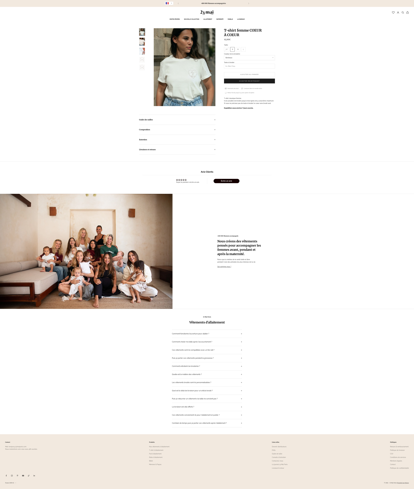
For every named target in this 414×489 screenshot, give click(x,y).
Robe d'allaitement (155, 457)
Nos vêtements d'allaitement (159, 446)
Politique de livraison (397, 450)
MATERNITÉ (219, 19)
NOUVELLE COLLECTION (191, 19)
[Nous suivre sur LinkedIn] (34, 476)
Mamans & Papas (155, 464)
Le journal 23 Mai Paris (280, 464)
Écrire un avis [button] (226, 181)
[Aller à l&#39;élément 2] (142, 42)
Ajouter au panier (249, 74)
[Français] (169, 3)
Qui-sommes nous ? (224, 266)
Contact (393, 464)
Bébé (151, 461)
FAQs (273, 450)
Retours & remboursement (399, 446)
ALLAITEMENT (207, 19)
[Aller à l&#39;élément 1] (142, 32)
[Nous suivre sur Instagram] (12, 476)
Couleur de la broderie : (232, 54)
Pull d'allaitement (155, 454)
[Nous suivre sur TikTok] (29, 476)
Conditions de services (398, 457)
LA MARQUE (241, 19)
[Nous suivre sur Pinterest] (17, 476)
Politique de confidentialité (399, 468)
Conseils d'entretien (279, 457)
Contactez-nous (277, 461)
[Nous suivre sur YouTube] (23, 476)
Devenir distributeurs (279, 446)
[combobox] (169, 3)
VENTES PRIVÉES (174, 19)
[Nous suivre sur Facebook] (6, 476)
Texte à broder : (229, 62)
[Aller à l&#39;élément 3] (142, 51)
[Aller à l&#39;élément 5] (142, 67)
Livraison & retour (278, 468)
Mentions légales (396, 461)
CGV (391, 454)
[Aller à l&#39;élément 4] (142, 60)
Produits (152, 442)
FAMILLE (230, 19)
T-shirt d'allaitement (156, 450)
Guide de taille (277, 454)
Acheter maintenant (249, 81)
